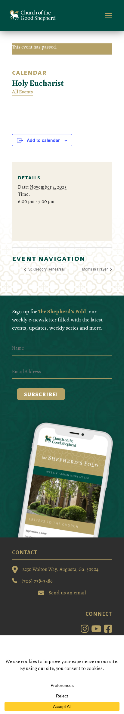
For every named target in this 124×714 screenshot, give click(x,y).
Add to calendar (43, 140)
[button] (41, 394)
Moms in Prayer (95, 268)
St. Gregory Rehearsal (46, 268)
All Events (22, 92)
